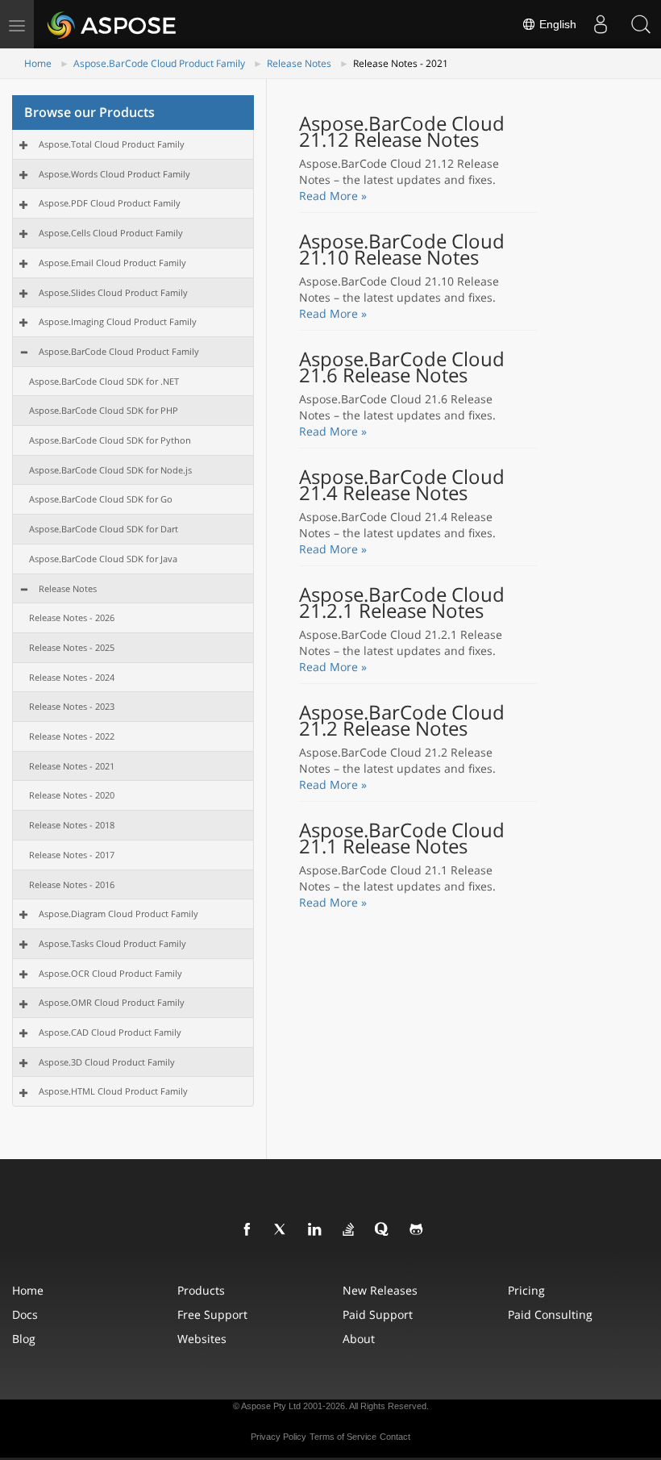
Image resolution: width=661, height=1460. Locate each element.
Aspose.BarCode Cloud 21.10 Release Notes (402, 249)
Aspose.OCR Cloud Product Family (110, 973)
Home (38, 63)
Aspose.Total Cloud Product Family (112, 144)
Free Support (212, 1314)
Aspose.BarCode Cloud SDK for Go (101, 499)
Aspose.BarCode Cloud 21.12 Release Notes (402, 131)
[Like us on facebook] (247, 1230)
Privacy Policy (278, 1436)
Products (201, 1290)
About (359, 1338)
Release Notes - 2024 (71, 677)
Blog (23, 1338)
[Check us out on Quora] (382, 1230)
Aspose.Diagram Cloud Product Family (118, 913)
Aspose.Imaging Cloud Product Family (118, 321)
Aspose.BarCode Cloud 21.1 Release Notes (402, 838)
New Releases (380, 1290)
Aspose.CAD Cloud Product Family (110, 1032)
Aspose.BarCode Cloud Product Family (159, 63)
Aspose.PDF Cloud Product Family (110, 203)
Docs (25, 1314)
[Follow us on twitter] (281, 1230)
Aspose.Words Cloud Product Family (114, 174)
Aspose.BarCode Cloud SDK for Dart (103, 529)
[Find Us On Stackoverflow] (349, 1230)
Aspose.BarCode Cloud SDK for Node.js (110, 470)
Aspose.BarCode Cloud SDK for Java (103, 559)
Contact (395, 1436)
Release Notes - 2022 (71, 736)
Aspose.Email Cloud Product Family (112, 263)
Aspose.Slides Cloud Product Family (113, 292)
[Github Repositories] (416, 1230)
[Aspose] (112, 24)
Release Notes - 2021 (71, 766)
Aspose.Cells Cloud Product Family (111, 233)
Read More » (333, 195)
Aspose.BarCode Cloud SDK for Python (110, 440)
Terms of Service (343, 1436)
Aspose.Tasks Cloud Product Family (112, 943)
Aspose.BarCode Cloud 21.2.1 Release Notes (402, 602)
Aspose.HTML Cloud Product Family (113, 1091)
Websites (202, 1338)
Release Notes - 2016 (71, 884)
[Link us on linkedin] (315, 1230)
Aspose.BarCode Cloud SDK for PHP (103, 410)
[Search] (641, 24)
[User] (600, 24)
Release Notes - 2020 (71, 795)
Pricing (526, 1290)
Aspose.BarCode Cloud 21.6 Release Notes (402, 367)
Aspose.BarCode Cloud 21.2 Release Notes (402, 720)
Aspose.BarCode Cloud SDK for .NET (104, 381)
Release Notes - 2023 (71, 706)
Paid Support (378, 1314)
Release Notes (299, 63)
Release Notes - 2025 (71, 647)
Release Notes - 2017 (71, 855)
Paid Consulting (550, 1314)
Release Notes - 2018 (71, 825)
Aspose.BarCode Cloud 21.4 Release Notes (402, 485)
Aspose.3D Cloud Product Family (107, 1062)
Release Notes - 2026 (71, 617)
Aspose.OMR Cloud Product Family (112, 1002)
